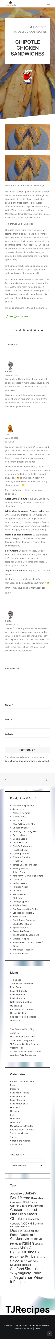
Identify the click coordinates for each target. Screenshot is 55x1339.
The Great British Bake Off (26, 935)
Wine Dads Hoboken (23, 949)
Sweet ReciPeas (21, 931)
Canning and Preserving (26, 1205)
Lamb (37, 1244)
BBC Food (18, 820)
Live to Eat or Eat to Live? (22, 1036)
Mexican (15, 1252)
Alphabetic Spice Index (24, 805)
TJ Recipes (15, 980)
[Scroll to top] (49, 1333)
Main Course (30, 1248)
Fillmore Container (22, 857)
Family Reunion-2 (19, 998)
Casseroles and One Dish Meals (23, 1211)
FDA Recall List (20, 850)
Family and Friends (19, 1092)
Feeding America (21, 853)
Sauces (15, 1264)
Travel (13, 1137)
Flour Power (16, 987)
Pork (29, 1256)
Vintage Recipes (21, 938)
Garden (16, 1239)
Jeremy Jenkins (20, 868)
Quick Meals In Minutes (21, 1126)
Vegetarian (23, 1277)
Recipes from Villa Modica (23, 1016)
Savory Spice (19, 916)
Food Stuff (15, 1107)
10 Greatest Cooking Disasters (25, 1044)
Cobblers (15, 1223)
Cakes (24, 1202)
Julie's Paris (19, 872)
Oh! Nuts (17, 890)
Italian (28, 1243)
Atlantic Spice (19, 816)
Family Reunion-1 (19, 994)
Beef (14, 1197)
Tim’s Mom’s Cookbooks (22, 983)
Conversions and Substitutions (25, 1051)
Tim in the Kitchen (19, 1133)
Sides (30, 1268)
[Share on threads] (20, 330)
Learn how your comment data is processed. (27, 761)
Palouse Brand (20, 894)
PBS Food (17, 898)
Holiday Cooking (18, 1013)
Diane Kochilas (20, 842)
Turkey (13, 1273)
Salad (14, 1261)
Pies (21, 1257)
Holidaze (16, 1243)
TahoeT (29, 1328)
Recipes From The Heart (22, 1009)
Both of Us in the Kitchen (22, 1081)
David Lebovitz (20, 835)
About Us (14, 1033)
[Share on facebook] (13, 330)
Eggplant (33, 1230)
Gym (25, 1239)
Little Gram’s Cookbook (21, 1002)
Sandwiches (29, 1261)
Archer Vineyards (21, 813)
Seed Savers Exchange (24, 920)
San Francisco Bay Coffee (25, 909)
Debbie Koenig (20, 838)
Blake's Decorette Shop (24, 824)
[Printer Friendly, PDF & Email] (17, 317)
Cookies (27, 1223)
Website (9, 734)
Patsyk (8, 371)
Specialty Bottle (20, 927)
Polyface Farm (20, 905)
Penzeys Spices (21, 901)
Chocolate (33, 1219)
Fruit (31, 1235)
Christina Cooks (21, 827)
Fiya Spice (18, 861)
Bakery (30, 1193)
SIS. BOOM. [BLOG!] (22, 924)
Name (9, 705)
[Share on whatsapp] (31, 330)
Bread (13, 1085)
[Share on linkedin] (27, 330)
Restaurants (39, 1257)
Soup (39, 1269)
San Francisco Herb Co (24, 912)
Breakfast (37, 1198)
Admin (37, 1328)
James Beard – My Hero (22, 1040)
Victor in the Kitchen (20, 1140)
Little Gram (15, 1118)
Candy (33, 1202)
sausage (25, 1264)
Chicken (18, 1218)
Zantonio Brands (21, 953)
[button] (48, 3)
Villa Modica (16, 1144)
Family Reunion (18, 1096)
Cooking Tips (16, 1047)
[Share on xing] (38, 330)
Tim (7, 434)
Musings (29, 1252)
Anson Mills (18, 809)
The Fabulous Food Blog (22, 1029)
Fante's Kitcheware (22, 846)
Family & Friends (18, 991)
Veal (11, 1278)
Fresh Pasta (19, 1235)
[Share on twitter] (16, 330)
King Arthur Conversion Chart (28, 875)
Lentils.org (18, 879)
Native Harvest (20, 883)
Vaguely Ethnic (30, 1273)
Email (8, 719)
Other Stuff (15, 1020)
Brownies (15, 1202)
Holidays (14, 1111)
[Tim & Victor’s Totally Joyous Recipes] (10, 3)
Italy (12, 1114)
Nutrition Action (20, 887)
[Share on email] (42, 330)
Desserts (14, 1089)
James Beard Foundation (25, 864)
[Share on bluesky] (35, 330)
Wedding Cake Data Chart (23, 1055)
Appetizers (17, 1193)
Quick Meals (16, 1005)
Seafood (17, 1269)
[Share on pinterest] (24, 330)
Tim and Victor (25, 1325)
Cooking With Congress (24, 831)
